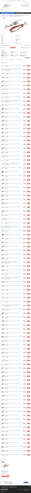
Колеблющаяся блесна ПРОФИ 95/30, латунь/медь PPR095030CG (13, 438)
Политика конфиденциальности (13, 487)
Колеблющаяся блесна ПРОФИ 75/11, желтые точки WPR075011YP (13, 230)
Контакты (23, 0)
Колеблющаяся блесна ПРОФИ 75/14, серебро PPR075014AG (13, 273)
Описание (3, 59)
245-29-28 (26, 5)
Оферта (13, 486)
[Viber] (28, 57)
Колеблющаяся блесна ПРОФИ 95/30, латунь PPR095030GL (12, 434)
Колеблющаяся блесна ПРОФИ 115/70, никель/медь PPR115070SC (5, 471)
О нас (2, 0)
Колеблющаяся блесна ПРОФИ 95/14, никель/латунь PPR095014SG (14, 336)
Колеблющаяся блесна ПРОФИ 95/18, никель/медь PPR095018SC (13, 391)
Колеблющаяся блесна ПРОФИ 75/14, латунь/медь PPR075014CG (13, 265)
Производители (19, 0)
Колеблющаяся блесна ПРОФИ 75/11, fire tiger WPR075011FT (13, 218)
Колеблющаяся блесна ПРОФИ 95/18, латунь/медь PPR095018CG (13, 375)
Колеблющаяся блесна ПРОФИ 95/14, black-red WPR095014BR (13, 293)
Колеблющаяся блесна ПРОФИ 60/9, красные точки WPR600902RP (13, 175)
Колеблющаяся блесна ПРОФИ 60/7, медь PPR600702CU (12, 124)
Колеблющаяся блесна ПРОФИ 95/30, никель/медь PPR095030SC (13, 450)
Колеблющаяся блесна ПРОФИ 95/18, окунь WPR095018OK (12, 395)
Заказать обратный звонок (25, 6)
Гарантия (11, 0)
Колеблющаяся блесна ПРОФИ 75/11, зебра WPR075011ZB (12, 234)
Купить (13, 47)
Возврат (15, 0)
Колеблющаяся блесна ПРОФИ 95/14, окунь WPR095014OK (12, 344)
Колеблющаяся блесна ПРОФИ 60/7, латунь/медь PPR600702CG (13, 120)
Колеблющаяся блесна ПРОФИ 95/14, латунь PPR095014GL (12, 320)
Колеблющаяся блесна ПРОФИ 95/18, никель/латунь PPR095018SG (14, 387)
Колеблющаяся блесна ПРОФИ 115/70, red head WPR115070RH (13, 65)
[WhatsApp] (29, 57)
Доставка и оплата (12, 59)
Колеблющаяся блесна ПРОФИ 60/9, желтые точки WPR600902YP (13, 167)
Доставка (8, 0)
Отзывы (19, 11)
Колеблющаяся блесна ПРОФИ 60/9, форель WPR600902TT (12, 210)
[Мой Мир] (26, 57)
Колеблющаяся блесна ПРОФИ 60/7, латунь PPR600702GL (12, 116)
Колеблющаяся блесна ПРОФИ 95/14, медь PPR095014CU (12, 328)
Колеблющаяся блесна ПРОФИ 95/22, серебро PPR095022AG (13, 430)
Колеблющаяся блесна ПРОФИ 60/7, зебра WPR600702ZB (12, 108)
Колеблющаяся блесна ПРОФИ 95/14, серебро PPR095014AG (13, 348)
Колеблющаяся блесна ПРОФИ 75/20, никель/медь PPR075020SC (13, 285)
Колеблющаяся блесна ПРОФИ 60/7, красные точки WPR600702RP (13, 112)
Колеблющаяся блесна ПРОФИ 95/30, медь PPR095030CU (12, 442)
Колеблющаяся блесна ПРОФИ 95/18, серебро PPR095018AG (13, 399)
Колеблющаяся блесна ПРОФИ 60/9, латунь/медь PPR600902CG (13, 183)
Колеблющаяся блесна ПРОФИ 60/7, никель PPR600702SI (12, 128)
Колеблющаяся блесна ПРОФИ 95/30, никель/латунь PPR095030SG (14, 446)
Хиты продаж (10, 11)
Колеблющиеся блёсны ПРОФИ (24, 15)
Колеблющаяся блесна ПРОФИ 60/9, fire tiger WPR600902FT (12, 155)
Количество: (3, 47)
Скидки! (2, 11)
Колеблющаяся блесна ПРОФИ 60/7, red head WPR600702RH (13, 96)
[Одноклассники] (25, 57)
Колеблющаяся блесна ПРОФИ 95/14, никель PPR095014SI (12, 332)
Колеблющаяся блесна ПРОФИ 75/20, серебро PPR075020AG (13, 289)
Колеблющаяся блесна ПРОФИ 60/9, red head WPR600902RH (13, 159)
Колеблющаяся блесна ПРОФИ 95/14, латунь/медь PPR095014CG (13, 324)
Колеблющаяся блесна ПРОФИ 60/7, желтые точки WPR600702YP (13, 104)
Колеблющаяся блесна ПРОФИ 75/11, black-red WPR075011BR (13, 214)
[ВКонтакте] (24, 57)
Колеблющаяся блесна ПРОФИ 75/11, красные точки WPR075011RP (14, 238)
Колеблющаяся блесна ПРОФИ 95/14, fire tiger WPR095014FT (13, 297)
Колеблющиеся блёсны (5, 15)
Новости (13, 11)
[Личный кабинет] (28, 2)
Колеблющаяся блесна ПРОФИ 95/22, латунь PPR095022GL (12, 407)
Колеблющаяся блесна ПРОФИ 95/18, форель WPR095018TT (13, 403)
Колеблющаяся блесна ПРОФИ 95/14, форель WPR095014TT (13, 352)
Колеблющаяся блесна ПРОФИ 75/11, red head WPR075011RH (13, 222)
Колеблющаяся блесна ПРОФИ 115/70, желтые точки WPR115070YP (14, 73)
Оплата (5, 0)
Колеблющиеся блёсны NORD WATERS (14, 15)
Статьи (17, 11)
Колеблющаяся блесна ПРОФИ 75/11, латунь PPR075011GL (12, 242)
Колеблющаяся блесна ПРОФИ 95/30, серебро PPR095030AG (13, 454)
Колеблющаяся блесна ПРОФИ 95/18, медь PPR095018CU (12, 379)
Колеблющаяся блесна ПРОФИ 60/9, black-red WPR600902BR (13, 151)
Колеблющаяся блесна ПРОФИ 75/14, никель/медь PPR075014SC (13, 269)
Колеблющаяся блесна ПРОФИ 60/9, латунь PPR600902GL (12, 179)
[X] (27, 57)
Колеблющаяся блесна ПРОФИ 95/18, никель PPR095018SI (12, 383)
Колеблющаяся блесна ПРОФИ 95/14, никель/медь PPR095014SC (13, 340)
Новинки (5, 11)
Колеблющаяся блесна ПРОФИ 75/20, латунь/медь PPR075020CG (13, 281)
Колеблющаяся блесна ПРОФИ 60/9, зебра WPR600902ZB (12, 171)
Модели (21, 59)
